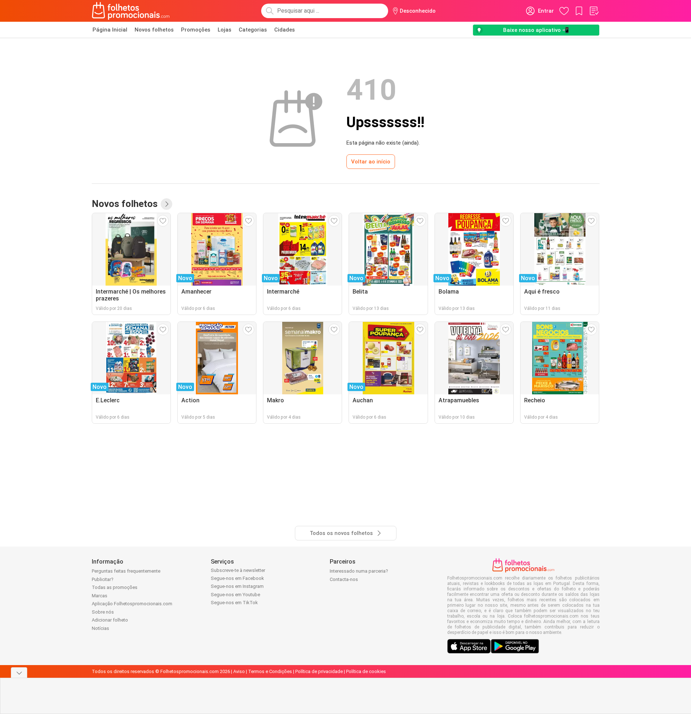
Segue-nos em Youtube (235, 594)
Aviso (239, 671)
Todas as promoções (114, 587)
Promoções (195, 29)
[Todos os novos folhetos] (166, 204)
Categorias (253, 29)
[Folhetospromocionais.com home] (131, 11)
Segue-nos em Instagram (237, 586)
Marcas (99, 595)
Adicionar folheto (110, 620)
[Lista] (594, 11)
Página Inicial (109, 29)
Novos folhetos (154, 29)
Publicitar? (103, 579)
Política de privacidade (319, 671)
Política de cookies (366, 671)
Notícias (100, 628)
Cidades (284, 29)
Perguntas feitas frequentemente (126, 571)
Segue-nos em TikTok (234, 602)
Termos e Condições (270, 671)
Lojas (224, 29)
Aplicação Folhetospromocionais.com (132, 603)
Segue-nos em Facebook (237, 578)
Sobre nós (103, 612)
